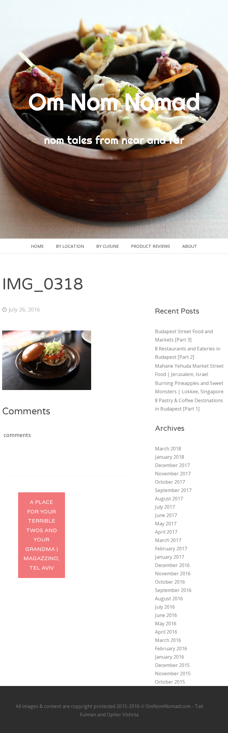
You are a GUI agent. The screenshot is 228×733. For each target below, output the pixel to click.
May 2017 (165, 523)
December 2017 (172, 465)
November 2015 (173, 673)
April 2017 (166, 532)
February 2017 (171, 548)
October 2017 (170, 482)
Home (37, 246)
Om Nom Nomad (114, 102)
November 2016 (173, 573)
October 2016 (170, 582)
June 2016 (166, 615)
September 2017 (173, 490)
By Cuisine (107, 246)
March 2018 (168, 448)
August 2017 (169, 498)
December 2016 (172, 565)
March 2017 (168, 540)
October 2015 (170, 682)
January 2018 (169, 457)
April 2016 (166, 632)
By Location (70, 246)
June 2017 (166, 515)
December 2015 (172, 665)
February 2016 (171, 648)
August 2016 (169, 598)
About (189, 246)
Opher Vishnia (123, 714)
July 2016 (165, 607)
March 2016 (168, 640)
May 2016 (165, 623)
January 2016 (169, 657)
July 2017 (165, 507)
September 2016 (173, 590)
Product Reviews (150, 246)
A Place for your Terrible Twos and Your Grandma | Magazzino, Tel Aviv (41, 535)
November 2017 (173, 473)
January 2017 (169, 557)
